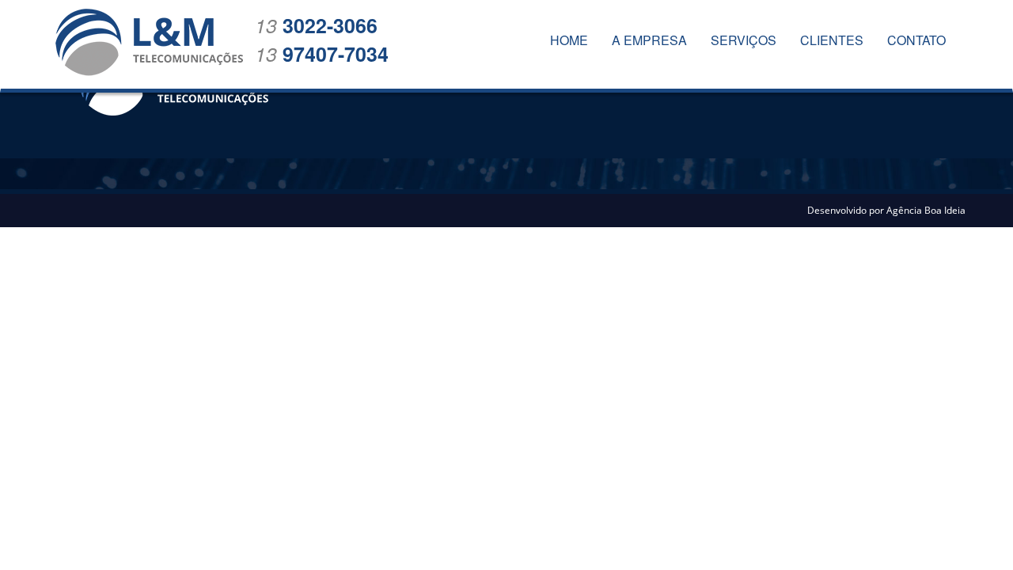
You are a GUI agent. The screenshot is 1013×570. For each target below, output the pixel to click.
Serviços (743, 40)
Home (569, 40)
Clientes (831, 40)
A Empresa (649, 40)
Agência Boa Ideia (926, 210)
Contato (916, 40)
